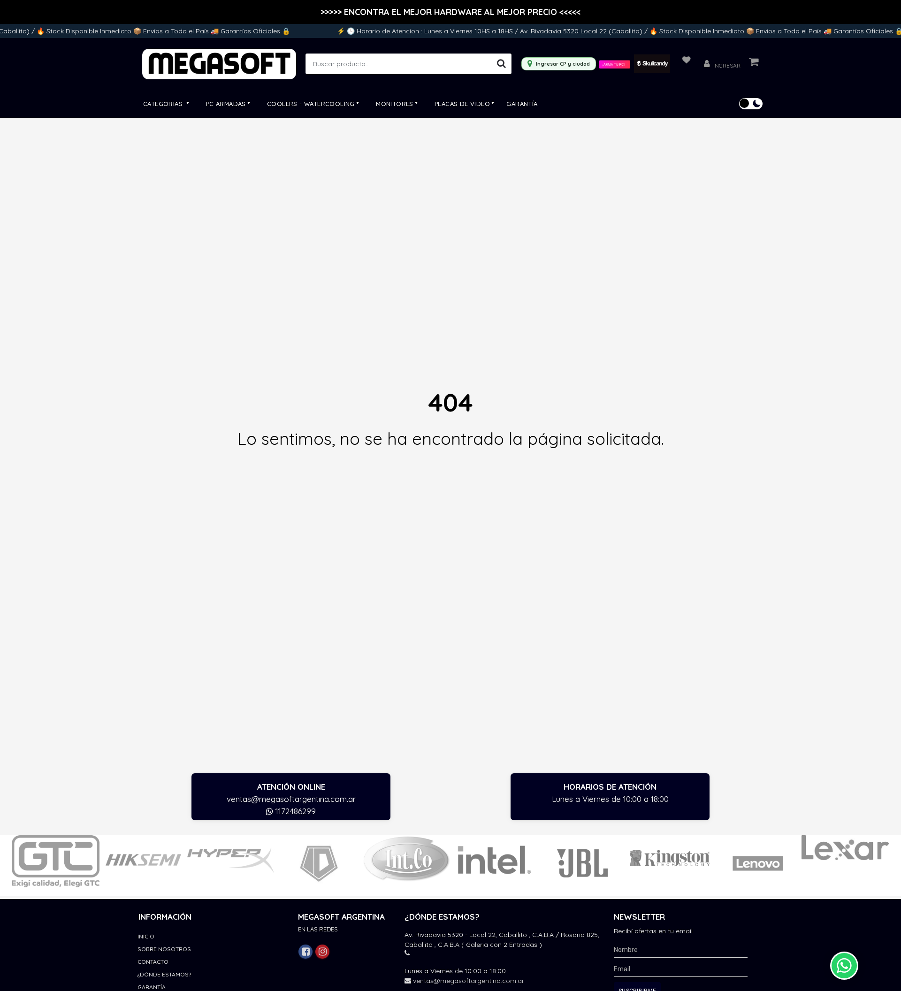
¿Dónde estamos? (164, 974)
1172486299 (294, 811)
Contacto (152, 961)
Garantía (521, 103)
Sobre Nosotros (164, 949)
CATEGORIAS (163, 103)
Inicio (145, 936)
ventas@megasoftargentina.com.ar (291, 799)
